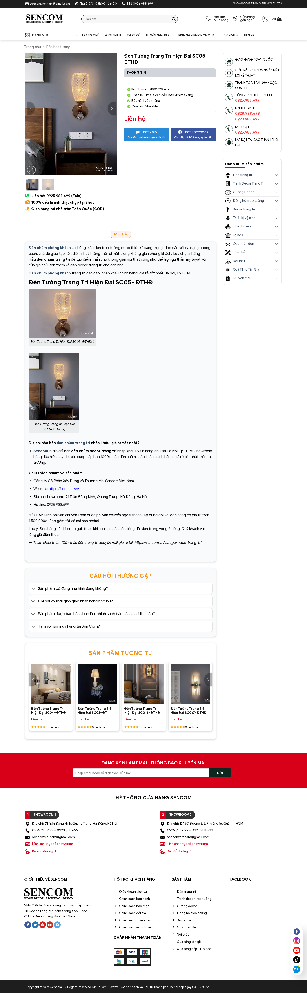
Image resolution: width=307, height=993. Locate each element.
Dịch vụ (229, 35)
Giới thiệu (113, 35)
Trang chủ (90, 35)
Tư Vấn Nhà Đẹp (157, 35)
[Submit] (174, 19)
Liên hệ (249, 35)
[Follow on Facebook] (27, 924)
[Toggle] (33, 589)
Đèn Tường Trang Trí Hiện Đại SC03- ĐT (94, 711)
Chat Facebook (193, 134)
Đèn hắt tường (58, 47)
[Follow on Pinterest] (42, 924)
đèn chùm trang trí (73, 443)
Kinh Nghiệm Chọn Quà (196, 35)
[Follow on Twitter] (35, 924)
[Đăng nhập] (265, 18)
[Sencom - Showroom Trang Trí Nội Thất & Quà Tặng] (50, 19)
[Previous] (31, 108)
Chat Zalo (146, 134)
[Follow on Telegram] (57, 924)
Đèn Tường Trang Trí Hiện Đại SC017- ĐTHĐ (189, 711)
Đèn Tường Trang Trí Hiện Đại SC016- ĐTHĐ (142, 711)
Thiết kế (133, 35)
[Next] (112, 108)
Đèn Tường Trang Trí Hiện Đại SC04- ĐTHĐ (48, 711)
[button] (276, 19)
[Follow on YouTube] (50, 924)
